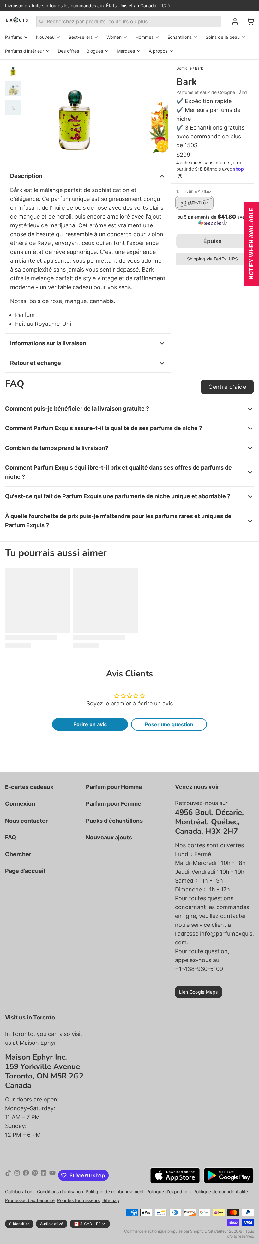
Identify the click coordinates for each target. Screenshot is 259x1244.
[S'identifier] (232, 21)
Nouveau (45, 37)
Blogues (95, 51)
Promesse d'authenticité (30, 1200)
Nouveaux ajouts (109, 837)
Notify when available (251, 244)
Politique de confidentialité (220, 1191)
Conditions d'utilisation (60, 1191)
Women (114, 37)
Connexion (20, 803)
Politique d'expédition (168, 1191)
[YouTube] (52, 1175)
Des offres (68, 51)
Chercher (18, 854)
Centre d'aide (227, 386)
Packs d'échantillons (114, 820)
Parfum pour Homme (114, 787)
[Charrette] (247, 21)
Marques (126, 51)
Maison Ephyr (38, 1042)
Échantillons (179, 37)
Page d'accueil (25, 870)
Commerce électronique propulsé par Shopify (164, 1231)
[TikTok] (8, 1175)
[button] (212, 220)
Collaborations (19, 1191)
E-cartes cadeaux (29, 787)
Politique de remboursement (115, 1191)
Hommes (145, 37)
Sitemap (110, 1200)
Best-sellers (81, 37)
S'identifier (19, 1223)
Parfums (13, 37)
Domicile (184, 68)
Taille (193, 191)
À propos (158, 51)
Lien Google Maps (198, 992)
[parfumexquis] (17, 21)
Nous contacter (26, 820)
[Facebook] (26, 1175)
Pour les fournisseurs (78, 1200)
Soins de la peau (223, 37)
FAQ (10, 837)
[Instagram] (17, 1175)
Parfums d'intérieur (24, 51)
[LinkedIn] (43, 1175)
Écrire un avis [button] (90, 724)
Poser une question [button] (169, 724)
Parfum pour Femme (113, 803)
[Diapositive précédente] (34, 111)
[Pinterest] (35, 1175)
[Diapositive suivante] (158, 111)
